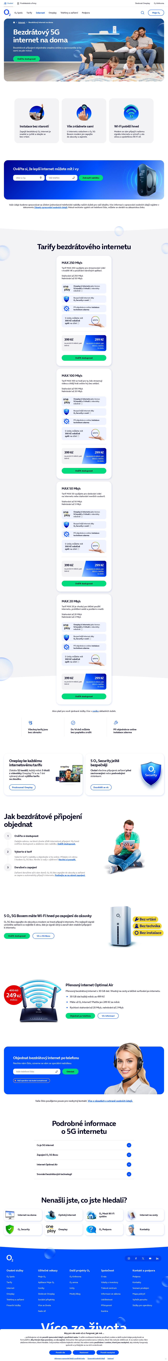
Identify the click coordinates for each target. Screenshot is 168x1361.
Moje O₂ (42, 1276)
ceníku (95, 711)
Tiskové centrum (109, 1288)
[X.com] (143, 1258)
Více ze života (44, 1305)
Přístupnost (106, 1305)
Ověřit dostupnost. (66, 843)
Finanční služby (14, 1305)
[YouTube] (150, 1258)
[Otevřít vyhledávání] (142, 12)
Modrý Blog (75, 1293)
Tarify (9, 1282)
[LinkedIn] (157, 1258)
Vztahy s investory (109, 1282)
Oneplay (10, 1293)
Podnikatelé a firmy (28, 3)
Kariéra (104, 1311)
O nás (103, 1276)
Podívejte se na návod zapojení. (70, 875)
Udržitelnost (106, 1299)
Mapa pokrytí (139, 1293)
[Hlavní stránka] (14, 22)
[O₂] (7, 12)
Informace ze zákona (110, 1293)
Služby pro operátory (142, 1305)
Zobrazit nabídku (91, 177)
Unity (72, 1288)
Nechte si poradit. (67, 859)
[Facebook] (136, 1258)
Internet (10, 1288)
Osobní (10, 3)
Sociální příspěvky (46, 1299)
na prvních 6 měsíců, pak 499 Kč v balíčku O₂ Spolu (95, 345)
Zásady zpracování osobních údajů (50, 207)
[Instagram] (128, 1258)
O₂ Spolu (11, 1276)
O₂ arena (74, 1282)
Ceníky (41, 1288)
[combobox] (29, 178)
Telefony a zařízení (15, 1299)
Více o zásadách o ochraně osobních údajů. (110, 1101)
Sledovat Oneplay (142, 3)
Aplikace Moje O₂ (46, 1282)
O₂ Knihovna (159, 3)
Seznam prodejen (141, 1288)
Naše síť (42, 1311)
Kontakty (137, 1282)
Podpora (136, 1276)
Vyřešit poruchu (140, 1299)
